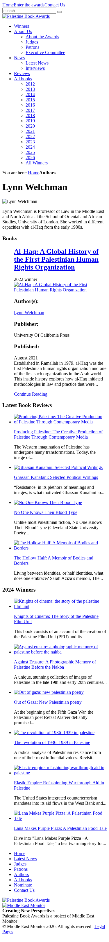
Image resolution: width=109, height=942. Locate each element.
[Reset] (59, 12)
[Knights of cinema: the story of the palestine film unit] (60, 606)
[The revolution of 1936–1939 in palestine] (54, 732)
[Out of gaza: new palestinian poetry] (49, 692)
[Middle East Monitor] (23, 905)
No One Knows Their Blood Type (45, 512)
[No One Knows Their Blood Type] (48, 502)
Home (8, 4)
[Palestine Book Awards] (26, 900)
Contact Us (54, 4)
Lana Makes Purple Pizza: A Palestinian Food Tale (60, 828)
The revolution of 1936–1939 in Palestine (52, 742)
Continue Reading (30, 394)
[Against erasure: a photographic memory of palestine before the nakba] (60, 651)
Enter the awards (29, 4)
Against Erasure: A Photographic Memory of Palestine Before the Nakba (55, 664)
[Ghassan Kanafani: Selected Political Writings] (58, 467)
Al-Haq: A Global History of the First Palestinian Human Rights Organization (56, 259)
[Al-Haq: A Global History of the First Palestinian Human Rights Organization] (60, 289)
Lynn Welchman (29, 312)
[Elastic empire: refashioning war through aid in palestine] (60, 772)
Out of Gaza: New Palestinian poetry (48, 702)
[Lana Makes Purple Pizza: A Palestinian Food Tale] (60, 818)
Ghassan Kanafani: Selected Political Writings (56, 477)
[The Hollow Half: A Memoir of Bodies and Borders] (60, 547)
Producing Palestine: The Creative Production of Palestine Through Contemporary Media (58, 434)
